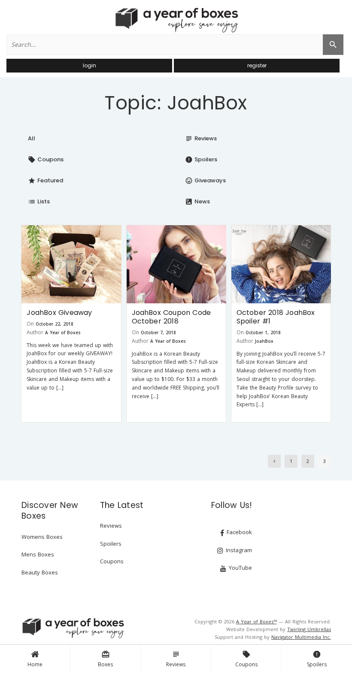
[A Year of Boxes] (72, 628)
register (257, 65)
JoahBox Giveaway (59, 312)
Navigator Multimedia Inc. (301, 637)
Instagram (238, 550)
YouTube (239, 567)
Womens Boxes (42, 537)
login (89, 65)
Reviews (175, 659)
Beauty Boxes (39, 572)
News (197, 201)
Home (34, 664)
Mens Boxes (37, 554)
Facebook (238, 532)
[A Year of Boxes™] (176, 19)
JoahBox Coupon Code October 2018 (171, 317)
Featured (45, 180)
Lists (39, 201)
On (30, 323)
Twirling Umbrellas (309, 629)
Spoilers (317, 659)
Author (35, 332)
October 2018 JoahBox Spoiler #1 (276, 317)
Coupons (246, 659)
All (31, 138)
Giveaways (205, 180)
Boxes (105, 659)
